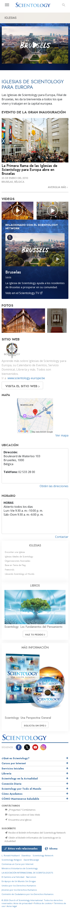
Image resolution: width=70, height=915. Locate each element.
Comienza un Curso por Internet (17, 864)
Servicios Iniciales (13, 768)
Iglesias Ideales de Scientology (19, 556)
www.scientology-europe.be (26, 378)
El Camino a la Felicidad (13, 877)
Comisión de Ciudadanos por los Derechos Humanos (27, 894)
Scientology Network (43, 855)
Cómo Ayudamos (12, 794)
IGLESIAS (35, 545)
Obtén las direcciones (54, 486)
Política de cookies (43, 903)
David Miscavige (31, 859)
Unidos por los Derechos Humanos (19, 885)
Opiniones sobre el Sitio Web (24, 814)
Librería (6, 773)
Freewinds (9, 569)
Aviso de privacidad (22, 903)
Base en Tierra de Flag (15, 565)
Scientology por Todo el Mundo (21, 789)
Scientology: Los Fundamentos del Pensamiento (33, 627)
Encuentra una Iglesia (19, 819)
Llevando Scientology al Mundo (19, 574)
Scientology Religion (12, 859)
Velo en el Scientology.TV (22, 293)
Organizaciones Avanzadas (17, 561)
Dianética (26, 855)
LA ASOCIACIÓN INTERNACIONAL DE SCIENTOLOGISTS (27, 872)
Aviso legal (12, 906)
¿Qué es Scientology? (15, 758)
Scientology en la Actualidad (20, 778)
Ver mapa (61, 435)
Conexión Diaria (11, 784)
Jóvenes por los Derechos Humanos (19, 889)
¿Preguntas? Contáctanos (22, 809)
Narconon (31, 877)
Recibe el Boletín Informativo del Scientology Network (37, 832)
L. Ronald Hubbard (11, 855)
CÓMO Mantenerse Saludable (20, 799)
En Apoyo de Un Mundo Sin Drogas (19, 881)
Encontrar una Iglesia (15, 552)
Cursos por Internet (14, 763)
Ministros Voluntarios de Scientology (20, 868)
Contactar (61, 537)
